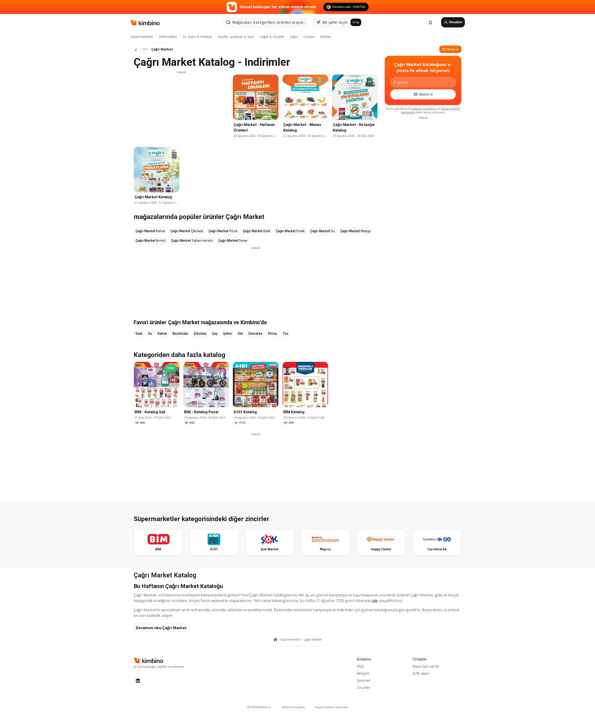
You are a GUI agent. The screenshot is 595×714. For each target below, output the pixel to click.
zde (374, 600)
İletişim (363, 673)
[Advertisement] (181, 106)
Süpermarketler (141, 36)
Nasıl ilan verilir (426, 666)
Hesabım (455, 22)
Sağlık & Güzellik (272, 36)
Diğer (294, 36)
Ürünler (309, 36)
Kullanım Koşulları (293, 707)
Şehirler (325, 36)
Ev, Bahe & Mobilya (197, 36)
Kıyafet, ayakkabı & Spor (236, 36)
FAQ (360, 666)
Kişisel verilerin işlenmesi (331, 707)
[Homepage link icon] (275, 639)
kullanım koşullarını (423, 109)
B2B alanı (421, 673)
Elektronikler (168, 36)
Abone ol (453, 49)
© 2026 (259, 707)
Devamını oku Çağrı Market (161, 627)
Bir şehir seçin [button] (335, 22)
